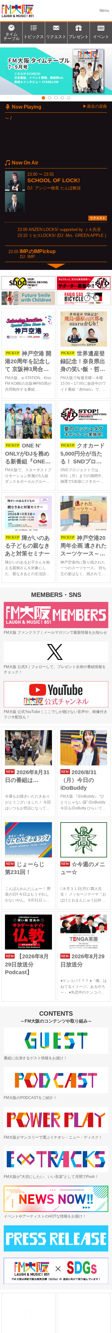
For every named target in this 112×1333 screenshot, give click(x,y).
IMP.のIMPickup (38, 251)
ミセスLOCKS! (42, 235)
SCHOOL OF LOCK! (53, 180)
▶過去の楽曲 (95, 106)
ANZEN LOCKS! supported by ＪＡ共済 (64, 229)
